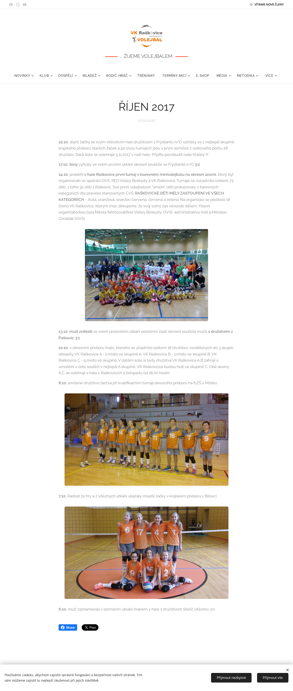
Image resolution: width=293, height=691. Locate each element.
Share (70, 627)
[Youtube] (24, 4)
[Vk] (11, 4)
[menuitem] (25, 75)
